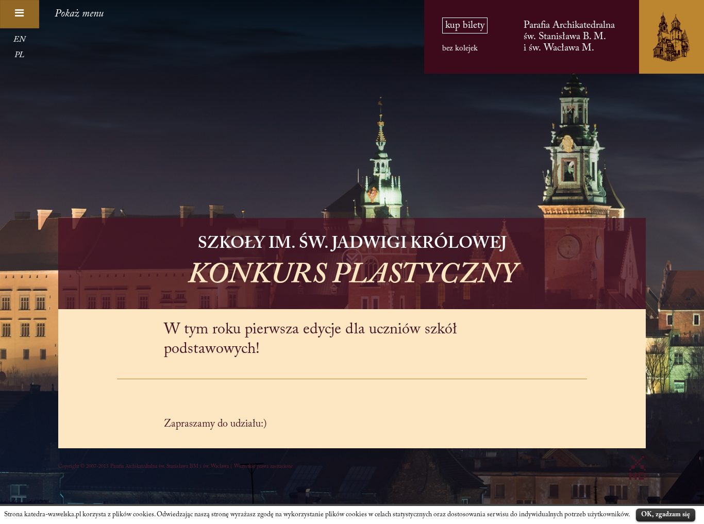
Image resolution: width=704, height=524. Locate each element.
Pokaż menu (79, 14)
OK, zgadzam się (665, 514)
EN (19, 40)
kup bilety (464, 25)
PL (19, 55)
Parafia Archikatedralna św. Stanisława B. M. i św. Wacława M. (569, 37)
